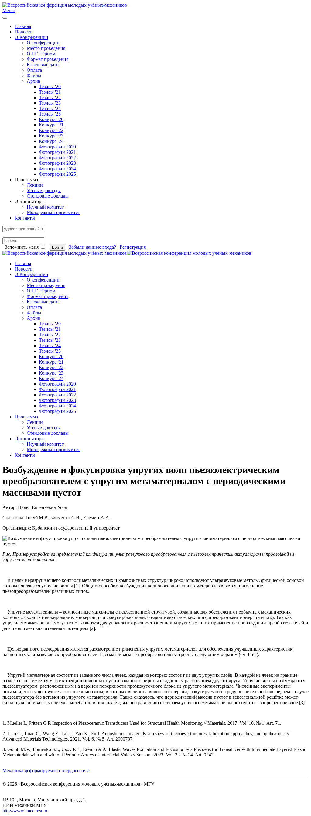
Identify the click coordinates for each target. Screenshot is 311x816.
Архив (33, 81)
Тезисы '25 (50, 113)
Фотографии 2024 (57, 168)
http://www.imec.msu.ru (25, 810)
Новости (23, 31)
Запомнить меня (22, 247)
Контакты (25, 217)
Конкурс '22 (51, 130)
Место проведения (46, 48)
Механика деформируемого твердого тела (46, 770)
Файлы (34, 75)
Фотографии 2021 (57, 152)
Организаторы (30, 438)
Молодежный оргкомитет (53, 212)
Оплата (34, 70)
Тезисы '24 (50, 108)
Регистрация (133, 247)
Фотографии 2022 (57, 157)
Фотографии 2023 (57, 163)
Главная (23, 26)
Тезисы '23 (50, 102)
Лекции (35, 185)
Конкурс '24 (51, 141)
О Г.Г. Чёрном (41, 53)
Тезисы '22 (50, 97)
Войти (57, 247)
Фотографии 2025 (57, 174)
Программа (26, 416)
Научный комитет (45, 206)
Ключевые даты (43, 64)
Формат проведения (47, 59)
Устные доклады (44, 190)
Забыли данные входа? (93, 247)
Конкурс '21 (51, 124)
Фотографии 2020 (57, 146)
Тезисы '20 (50, 86)
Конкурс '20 (51, 119)
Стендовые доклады (48, 196)
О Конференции (31, 37)
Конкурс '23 (51, 135)
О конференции (43, 42)
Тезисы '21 (50, 92)
